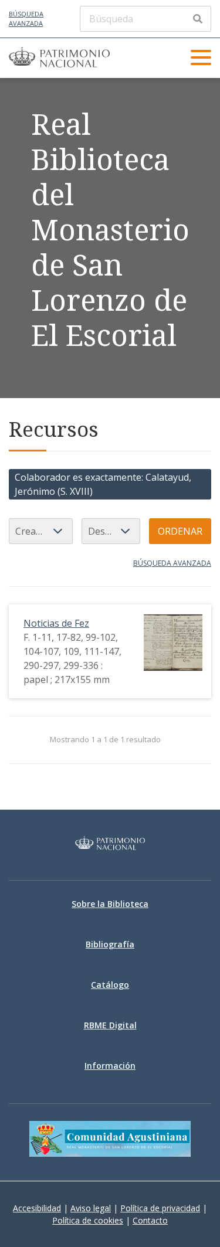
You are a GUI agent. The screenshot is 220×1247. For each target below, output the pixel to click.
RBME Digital (110, 1025)
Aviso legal (90, 1208)
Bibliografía (110, 944)
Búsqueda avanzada (26, 18)
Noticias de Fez (56, 623)
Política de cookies (87, 1220)
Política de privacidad (160, 1208)
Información (110, 1065)
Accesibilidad (37, 1208)
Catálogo (110, 984)
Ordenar (180, 531)
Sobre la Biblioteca (110, 903)
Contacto (150, 1220)
